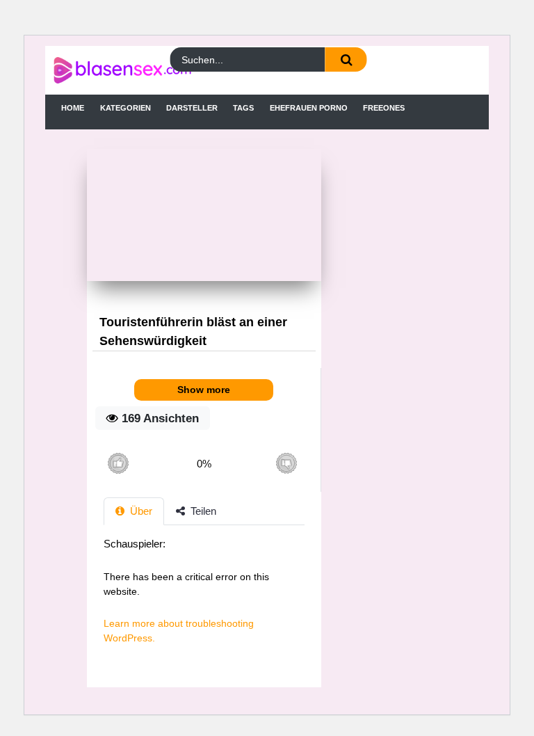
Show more (203, 389)
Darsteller (192, 108)
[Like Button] (118, 463)
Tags (243, 108)
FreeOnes (384, 108)
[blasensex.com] (107, 70)
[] (346, 59)
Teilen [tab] (202, 511)
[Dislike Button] (286, 463)
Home (72, 108)
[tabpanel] (204, 598)
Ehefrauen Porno (309, 108)
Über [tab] (139, 511)
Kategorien (125, 108)
